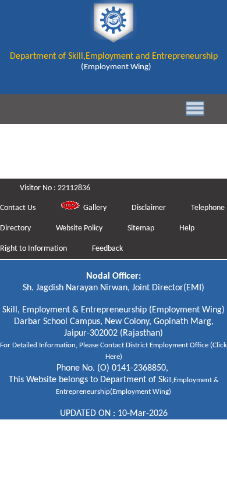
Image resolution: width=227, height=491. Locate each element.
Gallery (94, 208)
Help (186, 228)
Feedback (107, 248)
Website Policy (80, 228)
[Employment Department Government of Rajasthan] (113, 37)
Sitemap (141, 228)
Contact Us (18, 208)
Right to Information (34, 248)
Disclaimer (150, 208)
